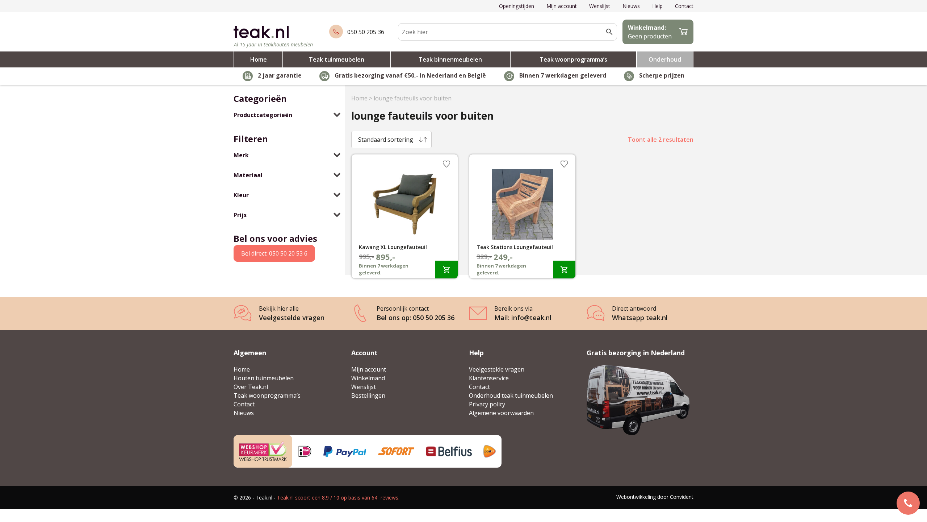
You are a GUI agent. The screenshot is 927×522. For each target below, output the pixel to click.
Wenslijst (599, 6)
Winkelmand (368, 378)
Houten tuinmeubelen (264, 378)
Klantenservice (489, 378)
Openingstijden (516, 6)
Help (657, 6)
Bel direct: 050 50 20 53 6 (274, 253)
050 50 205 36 (365, 32)
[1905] (446, 269)
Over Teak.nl (251, 387)
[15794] (564, 269)
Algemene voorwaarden (501, 413)
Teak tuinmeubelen (336, 59)
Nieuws (631, 6)
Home (258, 59)
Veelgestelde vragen (496, 369)
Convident (681, 496)
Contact (684, 6)
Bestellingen (368, 395)
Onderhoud (665, 59)
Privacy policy (487, 404)
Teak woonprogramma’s (573, 59)
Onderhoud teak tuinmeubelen (511, 395)
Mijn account (561, 6)
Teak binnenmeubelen (450, 59)
